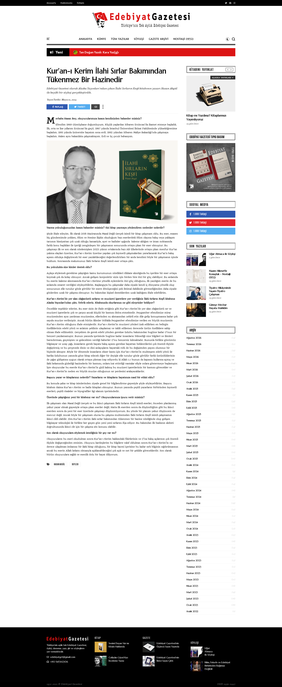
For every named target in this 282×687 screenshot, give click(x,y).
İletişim (80, 3)
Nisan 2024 (192, 515)
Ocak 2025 (192, 458)
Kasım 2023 (192, 541)
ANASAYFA (85, 38)
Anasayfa (51, 3)
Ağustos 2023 (193, 560)
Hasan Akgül (59, 464)
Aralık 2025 (192, 388)
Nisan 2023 (192, 585)
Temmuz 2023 (193, 566)
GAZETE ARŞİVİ (158, 38)
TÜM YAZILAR (120, 38)
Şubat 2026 (192, 375)
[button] (227, 39)
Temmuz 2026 (193, 344)
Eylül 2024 (191, 484)
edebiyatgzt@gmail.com (62, 657)
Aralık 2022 (192, 611)
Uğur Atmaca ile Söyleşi (222, 253)
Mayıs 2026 (192, 356)
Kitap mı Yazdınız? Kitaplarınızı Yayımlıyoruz (105, 52)
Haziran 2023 (193, 573)
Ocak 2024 (192, 528)
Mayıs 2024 (192, 509)
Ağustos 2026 (193, 337)
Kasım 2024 (192, 471)
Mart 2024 (192, 522)
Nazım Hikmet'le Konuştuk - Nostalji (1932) (219, 274)
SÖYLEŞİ (139, 38)
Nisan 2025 (192, 439)
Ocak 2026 (192, 382)
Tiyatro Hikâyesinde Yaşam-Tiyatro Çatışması (220, 291)
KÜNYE (101, 38)
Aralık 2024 (192, 465)
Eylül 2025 (191, 407)
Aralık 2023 (192, 535)
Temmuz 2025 (193, 420)
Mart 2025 (192, 445)
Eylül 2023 (191, 554)
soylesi (75, 464)
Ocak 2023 (192, 604)
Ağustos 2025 (193, 414)
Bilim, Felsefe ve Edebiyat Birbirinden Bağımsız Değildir (217, 665)
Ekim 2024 (191, 477)
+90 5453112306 (59, 661)
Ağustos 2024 (193, 490)
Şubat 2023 (192, 598)
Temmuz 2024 (193, 496)
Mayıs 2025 (192, 433)
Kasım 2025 (192, 395)
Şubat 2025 (192, 452)
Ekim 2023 (191, 547)
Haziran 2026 (193, 350)
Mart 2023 (192, 592)
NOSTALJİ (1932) (183, 38)
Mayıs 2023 (192, 579)
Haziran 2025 (193, 426)
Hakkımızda (66, 3)
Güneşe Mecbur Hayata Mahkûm (218, 306)
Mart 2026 (192, 369)
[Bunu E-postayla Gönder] (95, 106)
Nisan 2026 (192, 363)
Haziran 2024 (193, 503)
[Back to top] (274, 679)
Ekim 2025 (191, 401)
